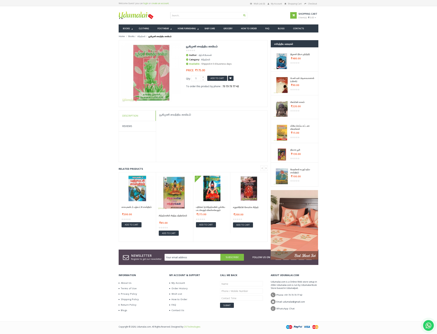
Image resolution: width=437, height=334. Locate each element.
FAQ (174, 304)
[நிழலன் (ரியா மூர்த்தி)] (281, 61)
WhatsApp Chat (285, 308)
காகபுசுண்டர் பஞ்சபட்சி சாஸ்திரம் (137, 207)
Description (130, 115)
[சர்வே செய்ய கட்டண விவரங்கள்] (281, 132)
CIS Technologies (192, 326)
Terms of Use (129, 288)
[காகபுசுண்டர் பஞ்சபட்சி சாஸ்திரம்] (137, 188)
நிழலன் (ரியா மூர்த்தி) (300, 54)
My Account (276, 3)
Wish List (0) (259, 3)
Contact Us (178, 310)
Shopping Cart (295, 3)
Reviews (127, 126)
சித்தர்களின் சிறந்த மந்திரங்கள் (173, 215)
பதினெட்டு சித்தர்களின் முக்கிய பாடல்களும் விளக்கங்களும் (210, 208)
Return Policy (129, 304)
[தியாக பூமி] (281, 154)
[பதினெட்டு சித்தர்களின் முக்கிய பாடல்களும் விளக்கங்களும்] (212, 188)
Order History (180, 288)
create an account (160, 3)
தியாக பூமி (295, 149)
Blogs (124, 310)
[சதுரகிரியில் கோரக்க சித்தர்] (249, 188)
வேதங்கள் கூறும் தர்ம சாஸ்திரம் (300, 171)
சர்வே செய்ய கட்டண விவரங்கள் (300, 127)
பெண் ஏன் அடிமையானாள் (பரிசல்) (302, 80)
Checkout (312, 3)
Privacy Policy (129, 293)
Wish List (177, 293)
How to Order (179, 299)
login (145, 3)
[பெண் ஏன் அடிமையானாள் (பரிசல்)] (281, 85)
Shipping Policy (130, 299)
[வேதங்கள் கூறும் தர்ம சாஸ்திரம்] (281, 176)
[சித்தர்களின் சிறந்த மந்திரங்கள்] (175, 193)
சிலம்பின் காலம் (297, 102)
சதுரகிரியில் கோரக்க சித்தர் (246, 207)
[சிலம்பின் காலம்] (281, 109)
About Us (126, 282)
